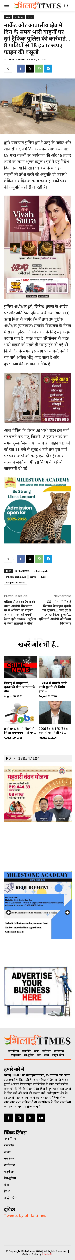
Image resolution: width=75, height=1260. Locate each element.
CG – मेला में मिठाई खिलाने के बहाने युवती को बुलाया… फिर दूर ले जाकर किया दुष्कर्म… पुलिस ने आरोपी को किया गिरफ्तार (55, 612)
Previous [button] (9, 913)
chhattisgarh (41, 570)
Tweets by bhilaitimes (25, 1215)
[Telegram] (48, 69)
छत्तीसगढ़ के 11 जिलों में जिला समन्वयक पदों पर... (20, 730)
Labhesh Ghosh (16, 59)
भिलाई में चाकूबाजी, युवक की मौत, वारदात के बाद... (19, 687)
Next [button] (67, 913)
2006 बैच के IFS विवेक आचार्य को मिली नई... (53, 730)
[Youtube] (41, 1118)
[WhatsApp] (39, 69)
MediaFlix (48, 1254)
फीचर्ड (30, 17)
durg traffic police (15, 582)
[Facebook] (21, 69)
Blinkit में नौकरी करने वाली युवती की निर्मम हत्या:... (53, 687)
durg (43, 576)
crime (33, 576)
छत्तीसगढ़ (19, 17)
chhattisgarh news (16, 576)
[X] (30, 69)
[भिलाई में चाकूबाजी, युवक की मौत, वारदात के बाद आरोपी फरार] (20, 667)
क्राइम (8, 17)
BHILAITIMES (22, 570)
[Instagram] (19, 1118)
